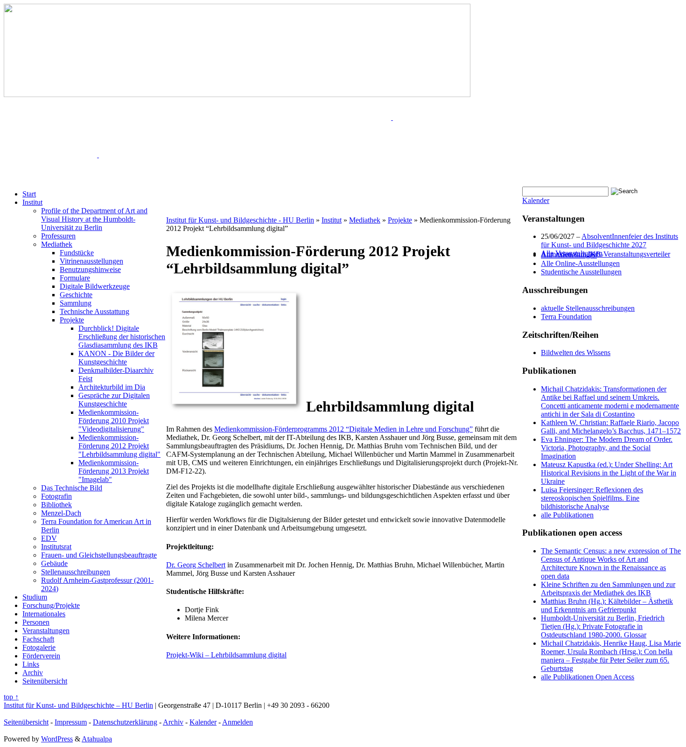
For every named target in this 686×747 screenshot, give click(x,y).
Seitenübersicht (44, 681)
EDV (49, 538)
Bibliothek (56, 505)
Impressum (71, 722)
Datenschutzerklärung (125, 722)
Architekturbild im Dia (111, 387)
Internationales (43, 614)
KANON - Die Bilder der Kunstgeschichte (116, 357)
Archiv (32, 673)
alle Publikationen (567, 515)
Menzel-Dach (61, 513)
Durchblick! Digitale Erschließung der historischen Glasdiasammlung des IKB (121, 336)
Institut (32, 202)
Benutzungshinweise (90, 269)
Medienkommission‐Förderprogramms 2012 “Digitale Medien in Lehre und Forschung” (343, 429)
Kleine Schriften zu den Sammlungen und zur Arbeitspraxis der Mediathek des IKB (608, 588)
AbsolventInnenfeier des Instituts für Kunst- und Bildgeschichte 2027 (609, 240)
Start (29, 194)
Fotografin (56, 496)
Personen (35, 622)
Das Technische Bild (71, 488)
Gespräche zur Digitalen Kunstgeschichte (114, 399)
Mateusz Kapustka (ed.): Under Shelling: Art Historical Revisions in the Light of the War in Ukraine (608, 473)
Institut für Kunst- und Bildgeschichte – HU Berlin (78, 705)
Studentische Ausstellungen (581, 272)
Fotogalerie (39, 647)
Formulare (75, 278)
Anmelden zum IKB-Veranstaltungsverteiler (605, 254)
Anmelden (237, 722)
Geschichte (76, 295)
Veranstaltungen (46, 631)
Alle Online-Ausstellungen (580, 263)
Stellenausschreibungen (75, 572)
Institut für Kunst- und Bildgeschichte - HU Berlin (240, 220)
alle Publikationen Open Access (587, 677)
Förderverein (41, 656)
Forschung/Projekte (51, 605)
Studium (34, 597)
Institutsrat (56, 547)
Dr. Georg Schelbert (195, 565)
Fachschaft (38, 639)
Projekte (72, 320)
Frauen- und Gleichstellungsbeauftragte (99, 555)
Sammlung (75, 303)
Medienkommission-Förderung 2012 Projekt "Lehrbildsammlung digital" (119, 445)
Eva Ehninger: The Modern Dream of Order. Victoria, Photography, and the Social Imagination (606, 447)
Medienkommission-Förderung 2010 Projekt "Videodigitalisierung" (113, 420)
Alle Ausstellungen (569, 255)
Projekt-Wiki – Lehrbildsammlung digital (226, 655)
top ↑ (11, 697)
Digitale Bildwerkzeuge (95, 286)
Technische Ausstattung (94, 311)
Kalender (535, 200)
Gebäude (54, 563)
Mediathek (56, 244)
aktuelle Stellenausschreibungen (588, 308)
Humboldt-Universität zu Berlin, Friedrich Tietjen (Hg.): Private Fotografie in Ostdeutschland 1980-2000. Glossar (603, 626)
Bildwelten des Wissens (575, 352)
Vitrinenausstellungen (91, 261)
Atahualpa (97, 739)
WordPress (57, 739)
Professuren (58, 236)
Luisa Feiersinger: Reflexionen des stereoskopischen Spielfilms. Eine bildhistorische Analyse (592, 498)
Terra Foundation (566, 317)
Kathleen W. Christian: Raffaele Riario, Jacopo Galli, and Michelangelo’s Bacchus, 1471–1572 (611, 427)
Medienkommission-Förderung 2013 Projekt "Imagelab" (113, 471)
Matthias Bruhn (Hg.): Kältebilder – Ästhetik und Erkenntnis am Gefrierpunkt (607, 605)
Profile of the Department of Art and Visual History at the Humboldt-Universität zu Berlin (94, 219)
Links (30, 664)
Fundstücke (77, 253)
